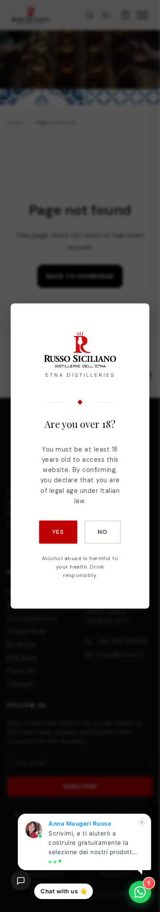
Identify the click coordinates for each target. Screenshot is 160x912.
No (103, 532)
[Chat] (21, 881)
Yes (58, 532)
